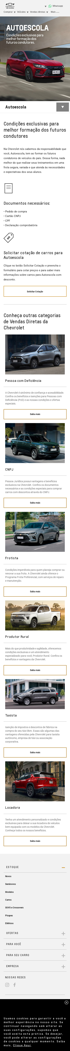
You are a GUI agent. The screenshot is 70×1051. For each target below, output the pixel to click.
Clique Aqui (22, 1045)
